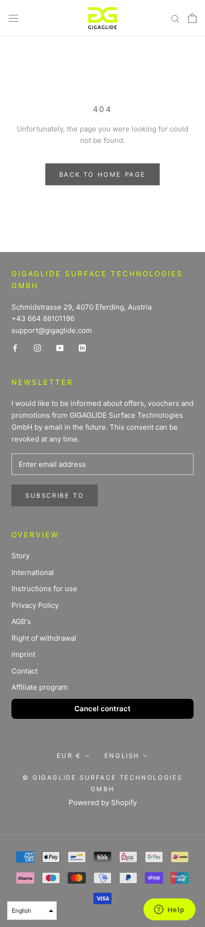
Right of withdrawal (43, 638)
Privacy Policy (35, 605)
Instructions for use (44, 588)
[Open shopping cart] (192, 18)
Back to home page (102, 174)
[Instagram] (37, 348)
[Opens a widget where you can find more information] (169, 910)
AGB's (21, 621)
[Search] (175, 18)
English (122, 755)
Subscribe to (54, 495)
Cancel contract (102, 708)
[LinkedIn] (82, 348)
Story (20, 555)
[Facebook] (15, 348)
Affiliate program (39, 687)
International (32, 572)
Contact (24, 670)
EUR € (69, 755)
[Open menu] (13, 18)
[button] (32, 910)
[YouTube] (59, 348)
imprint (23, 654)
